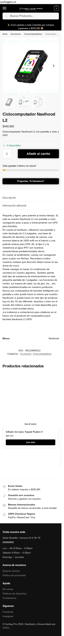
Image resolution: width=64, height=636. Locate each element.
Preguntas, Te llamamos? (30, 181)
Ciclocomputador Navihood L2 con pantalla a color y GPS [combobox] (31, 133)
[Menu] (8, 8)
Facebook (8, 611)
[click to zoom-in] (31, 66)
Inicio (5, 34)
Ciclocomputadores (33, 34)
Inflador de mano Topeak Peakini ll (24, 432)
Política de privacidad (14, 575)
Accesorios (16, 34)
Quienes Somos (11, 571)
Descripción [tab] (9, 197)
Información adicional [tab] (14, 205)
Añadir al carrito (38, 153)
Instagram (8, 616)
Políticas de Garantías (14, 593)
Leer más (30, 442)
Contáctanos (9, 598)
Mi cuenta (8, 589)
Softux (6, 627)
